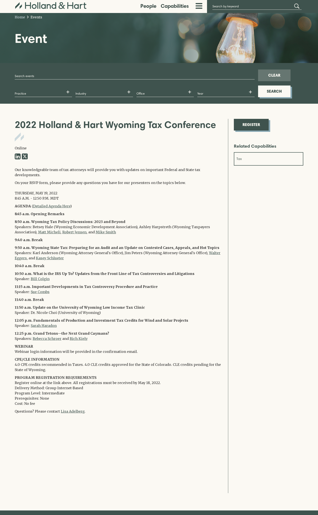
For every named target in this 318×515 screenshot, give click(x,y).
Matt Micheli (49, 232)
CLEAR (274, 75)
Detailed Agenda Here (51, 206)
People (148, 6)
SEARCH (274, 91)
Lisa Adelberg (73, 411)
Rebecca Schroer (47, 338)
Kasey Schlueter (50, 258)
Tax (239, 159)
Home (20, 17)
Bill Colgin (40, 279)
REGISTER (251, 124)
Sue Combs (40, 292)
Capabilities (175, 6)
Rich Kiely (79, 338)
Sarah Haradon (44, 325)
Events (36, 17)
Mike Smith (106, 232)
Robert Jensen (74, 232)
